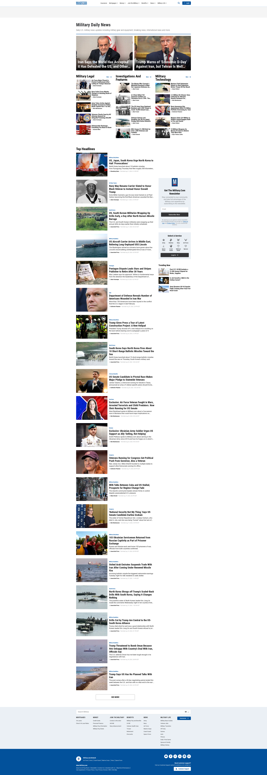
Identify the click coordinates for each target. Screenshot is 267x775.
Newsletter (94, 768)
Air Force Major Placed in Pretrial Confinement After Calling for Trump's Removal (101, 82)
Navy (145, 723)
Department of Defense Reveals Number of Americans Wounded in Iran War (130, 297)
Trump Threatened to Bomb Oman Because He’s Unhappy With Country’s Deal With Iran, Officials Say (131, 648)
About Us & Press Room (82, 768)
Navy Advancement (115, 726)
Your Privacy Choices (101, 770)
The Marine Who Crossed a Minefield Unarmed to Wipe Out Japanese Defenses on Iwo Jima (140, 85)
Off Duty (163, 729)
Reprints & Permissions (123, 768)
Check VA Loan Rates (82, 723)
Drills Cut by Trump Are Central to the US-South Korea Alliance (130, 622)
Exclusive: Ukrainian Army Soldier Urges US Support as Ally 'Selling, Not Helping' (131, 432)
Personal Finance (98, 723)
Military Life (161, 3)
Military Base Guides (167, 720)
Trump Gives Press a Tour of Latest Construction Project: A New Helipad (127, 324)
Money (122, 3)
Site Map (114, 770)
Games (163, 731)
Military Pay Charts (98, 729)
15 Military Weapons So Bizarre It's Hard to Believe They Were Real (180, 130)
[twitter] (180, 756)
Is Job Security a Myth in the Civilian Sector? (179, 279)
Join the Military (133, 3)
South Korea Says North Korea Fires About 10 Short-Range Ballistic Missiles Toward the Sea (131, 351)
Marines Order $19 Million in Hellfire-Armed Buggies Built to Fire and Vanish (180, 119)
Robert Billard (175, 89)
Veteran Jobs (164, 723)
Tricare (129, 729)
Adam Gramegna (97, 85)
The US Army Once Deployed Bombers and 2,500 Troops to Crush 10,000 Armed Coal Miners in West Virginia (141, 108)
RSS (110, 770)
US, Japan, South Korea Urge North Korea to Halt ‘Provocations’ (131, 162)
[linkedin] (184, 756)
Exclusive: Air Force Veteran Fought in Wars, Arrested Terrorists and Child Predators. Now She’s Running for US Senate (131, 405)
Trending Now (164, 265)
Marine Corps (147, 729)
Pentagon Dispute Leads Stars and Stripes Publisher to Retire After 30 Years (130, 270)
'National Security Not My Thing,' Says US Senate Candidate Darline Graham (129, 514)
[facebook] (171, 756)
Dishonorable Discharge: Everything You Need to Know (101, 126)
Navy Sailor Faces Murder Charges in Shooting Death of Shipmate (101, 93)
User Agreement (80, 770)
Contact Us (101, 768)
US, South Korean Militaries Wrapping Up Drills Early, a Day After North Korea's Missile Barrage (131, 216)
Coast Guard (147, 731)
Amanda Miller (96, 129)
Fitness (163, 737)
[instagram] (175, 756)
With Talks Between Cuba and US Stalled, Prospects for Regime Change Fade (129, 486)
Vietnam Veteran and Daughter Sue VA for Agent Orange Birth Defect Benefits (141, 119)
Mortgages (112, 3)
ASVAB (112, 723)
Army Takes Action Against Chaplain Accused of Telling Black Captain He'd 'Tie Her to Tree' (101, 104)
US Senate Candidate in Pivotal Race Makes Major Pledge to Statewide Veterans (131, 378)
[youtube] (166, 756)
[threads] (189, 756)
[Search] (178, 3)
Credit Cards (96, 720)
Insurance (104, 3)
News (152, 3)
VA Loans (79, 720)
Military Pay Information (100, 726)
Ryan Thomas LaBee (177, 134)
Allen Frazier (136, 89)
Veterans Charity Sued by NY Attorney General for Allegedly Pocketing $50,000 (101, 116)
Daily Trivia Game (166, 739)
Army (145, 720)
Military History (165, 745)
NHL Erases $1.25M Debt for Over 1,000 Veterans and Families (140, 130)
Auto (162, 734)
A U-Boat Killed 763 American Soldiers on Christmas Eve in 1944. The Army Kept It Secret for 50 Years (140, 96)
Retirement (130, 731)
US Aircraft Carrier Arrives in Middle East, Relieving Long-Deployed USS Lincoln (130, 243)
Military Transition (166, 726)
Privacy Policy (171, 223)
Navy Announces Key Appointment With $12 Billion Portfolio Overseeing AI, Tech (181, 108)
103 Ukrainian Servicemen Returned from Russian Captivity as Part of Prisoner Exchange (129, 540)
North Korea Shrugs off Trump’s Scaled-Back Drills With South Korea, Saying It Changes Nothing (131, 594)
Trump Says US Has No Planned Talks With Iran (130, 676)
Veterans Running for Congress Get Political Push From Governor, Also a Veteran (131, 459)
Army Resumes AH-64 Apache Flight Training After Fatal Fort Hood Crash (180, 289)
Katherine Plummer (177, 111)
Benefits (144, 3)
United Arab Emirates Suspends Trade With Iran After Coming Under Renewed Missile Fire (130, 567)
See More (115, 697)
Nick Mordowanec (97, 108)
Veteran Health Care (133, 726)
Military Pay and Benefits (134, 720)
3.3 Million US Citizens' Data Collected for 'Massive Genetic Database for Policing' (180, 96)
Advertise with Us (110, 768)
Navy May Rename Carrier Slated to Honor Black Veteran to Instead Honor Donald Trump (130, 189)
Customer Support (183, 769)
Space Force (147, 734)
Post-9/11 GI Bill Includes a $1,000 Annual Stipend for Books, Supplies (179, 271)
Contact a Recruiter (115, 720)
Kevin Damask (136, 134)
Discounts (130, 734)
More (107, 77)
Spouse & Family (165, 742)
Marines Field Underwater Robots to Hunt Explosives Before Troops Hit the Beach (180, 85)
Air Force (146, 726)
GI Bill (128, 723)
